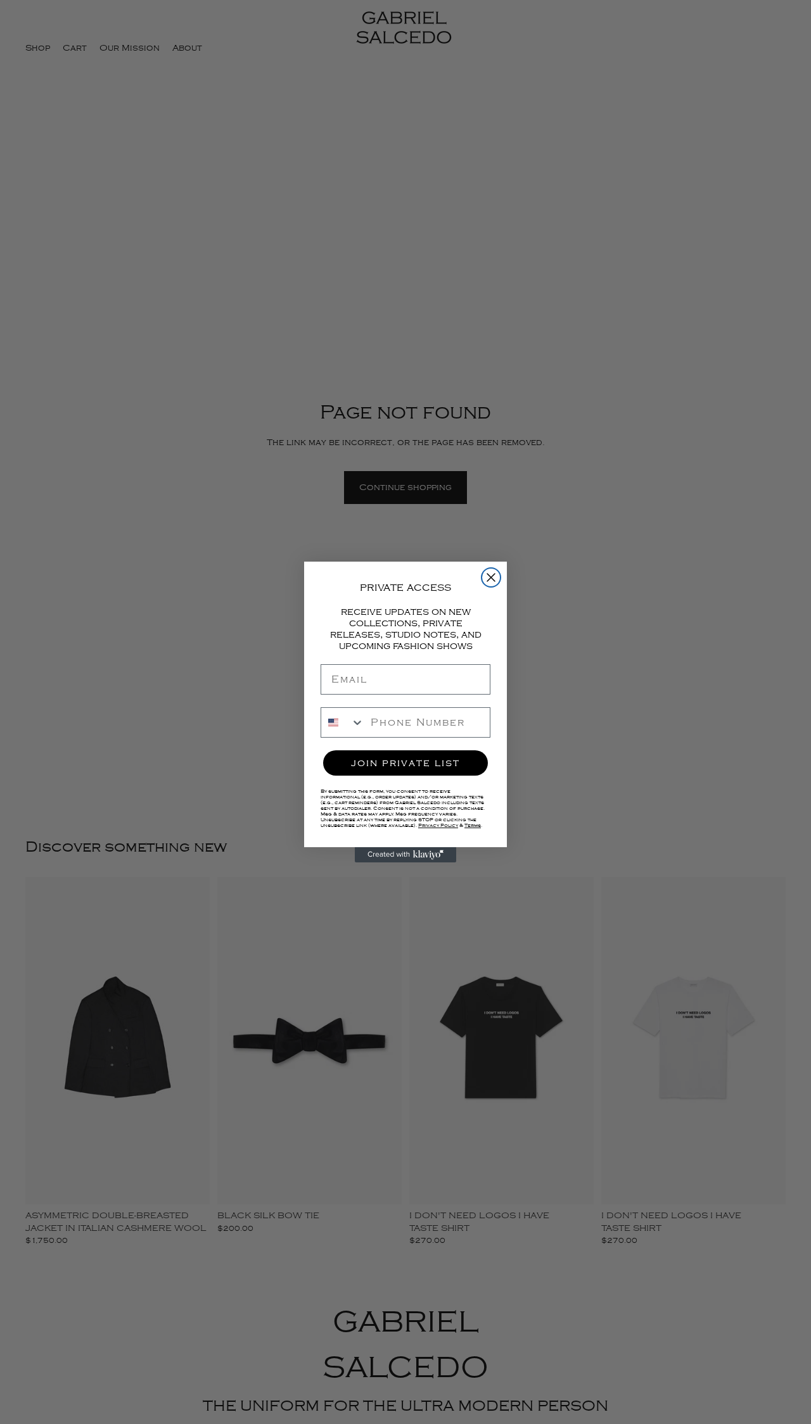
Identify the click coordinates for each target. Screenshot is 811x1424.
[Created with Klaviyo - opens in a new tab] (405, 854)
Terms (472, 825)
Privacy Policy (438, 825)
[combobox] (342, 722)
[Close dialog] (491, 577)
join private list (405, 763)
